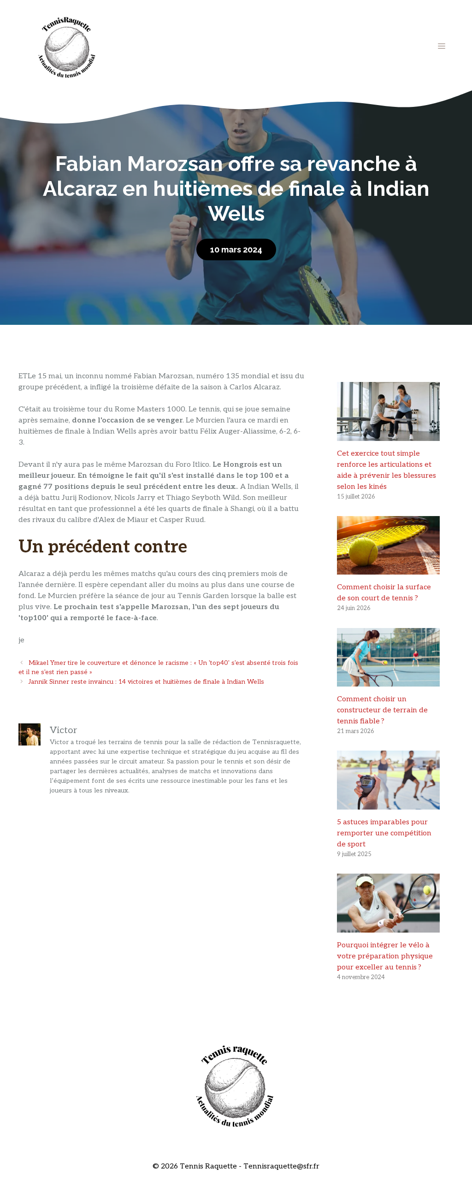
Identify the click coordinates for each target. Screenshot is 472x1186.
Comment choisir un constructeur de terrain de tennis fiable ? (382, 710)
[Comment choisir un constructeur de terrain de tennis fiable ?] (388, 680)
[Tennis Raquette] (66, 45)
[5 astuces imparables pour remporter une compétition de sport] (388, 803)
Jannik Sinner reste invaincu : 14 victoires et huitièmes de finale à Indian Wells (146, 682)
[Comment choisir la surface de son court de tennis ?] (388, 568)
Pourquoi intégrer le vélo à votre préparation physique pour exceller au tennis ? (385, 956)
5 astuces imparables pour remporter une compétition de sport (384, 833)
